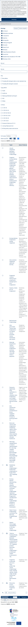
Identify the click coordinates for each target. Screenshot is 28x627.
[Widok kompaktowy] (14, 139)
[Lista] (11, 139)
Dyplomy (5, 38)
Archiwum (5, 31)
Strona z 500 (14, 597)
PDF (3, 98)
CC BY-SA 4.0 (5, 120)
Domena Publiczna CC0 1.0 (8, 123)
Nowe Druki (6, 47)
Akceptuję (14, 19)
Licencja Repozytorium (7, 126)
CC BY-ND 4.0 (5, 118)
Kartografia (5, 40)
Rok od (2, 63)
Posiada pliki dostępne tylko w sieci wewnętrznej (14, 81)
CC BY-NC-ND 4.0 (6, 113)
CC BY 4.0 (4, 107)
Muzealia (5, 45)
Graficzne (4, 93)
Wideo (3, 101)
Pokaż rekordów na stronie (9, 600)
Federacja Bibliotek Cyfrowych (9, 96)
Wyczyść (16, 28)
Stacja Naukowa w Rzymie (9, 52)
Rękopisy (5, 49)
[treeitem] (14, 31)
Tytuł (10, 145)
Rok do (2, 69)
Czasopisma (6, 35)
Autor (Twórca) (23, 145)
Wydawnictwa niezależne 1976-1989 (11, 56)
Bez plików (5, 78)
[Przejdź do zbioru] (7, 465)
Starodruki (5, 54)
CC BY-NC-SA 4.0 (6, 115)
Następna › (24, 597)
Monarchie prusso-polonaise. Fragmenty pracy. (12, 586)
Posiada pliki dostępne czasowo (10, 84)
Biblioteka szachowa (8, 33)
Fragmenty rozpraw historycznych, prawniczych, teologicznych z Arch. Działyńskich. (13, 280)
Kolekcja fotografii (7, 42)
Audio (3, 90)
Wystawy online (6, 59)
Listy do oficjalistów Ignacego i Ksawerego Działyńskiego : (13, 151)
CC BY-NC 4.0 (5, 110)
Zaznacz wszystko (23, 28)
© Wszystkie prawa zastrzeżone (10, 128)
